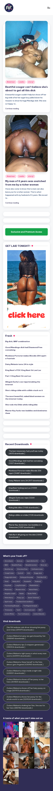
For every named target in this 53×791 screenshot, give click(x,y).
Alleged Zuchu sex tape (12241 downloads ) (22, 499)
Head (6, 581)
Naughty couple (10, 593)
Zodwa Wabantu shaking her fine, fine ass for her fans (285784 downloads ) (26, 706)
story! (31, 82)
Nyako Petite (32, 593)
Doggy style (38, 573)
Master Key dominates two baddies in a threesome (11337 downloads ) (25, 526)
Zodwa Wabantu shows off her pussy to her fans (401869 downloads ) (25, 680)
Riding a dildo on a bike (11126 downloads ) (26, 516)
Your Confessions (23, 614)
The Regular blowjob (30, 606)
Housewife (27, 581)
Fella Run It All (41, 577)
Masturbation (33, 585)
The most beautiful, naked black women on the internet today (25, 397)
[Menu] (48, 7)
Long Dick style (20, 585)
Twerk (18, 610)
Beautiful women (31, 565)
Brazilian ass (9, 569)
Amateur (11, 82)
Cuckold (20, 573)
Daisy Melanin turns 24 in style (19, 364)
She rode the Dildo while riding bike (21, 405)
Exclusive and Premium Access (26, 231)
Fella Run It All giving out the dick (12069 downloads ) (25, 535)
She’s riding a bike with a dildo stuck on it (24, 390)
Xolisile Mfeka (9, 614)
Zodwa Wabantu (38, 614)
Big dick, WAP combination (17, 341)
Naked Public (33, 589)
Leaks (21, 82)
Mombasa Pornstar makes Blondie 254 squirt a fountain (25, 357)
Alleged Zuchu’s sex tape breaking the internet (22, 383)
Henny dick (16, 581)
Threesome (8, 610)
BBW (6, 565)
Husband (38, 581)
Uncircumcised (29, 610)
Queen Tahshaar (33, 598)
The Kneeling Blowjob (12, 606)
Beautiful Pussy (17, 565)
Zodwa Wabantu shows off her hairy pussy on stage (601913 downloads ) (26, 689)
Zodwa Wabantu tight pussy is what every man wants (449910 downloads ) (26, 654)
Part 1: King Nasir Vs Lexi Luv (18, 376)
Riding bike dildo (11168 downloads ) (24, 507)
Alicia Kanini (9, 561)
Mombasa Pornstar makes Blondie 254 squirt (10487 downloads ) (25, 471)
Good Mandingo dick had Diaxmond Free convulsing (23, 348)
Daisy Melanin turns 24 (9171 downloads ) (26, 480)
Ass (43, 561)
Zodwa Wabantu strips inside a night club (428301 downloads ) (24, 672)
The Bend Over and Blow (24, 602)
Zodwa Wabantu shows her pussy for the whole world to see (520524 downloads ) (24, 698)
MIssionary (8, 589)
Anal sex (20, 561)
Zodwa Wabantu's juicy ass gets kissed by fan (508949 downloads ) (26, 637)
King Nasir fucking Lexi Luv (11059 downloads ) (23, 489)
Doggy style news (10, 577)
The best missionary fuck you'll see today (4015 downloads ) (26, 452)
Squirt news (8, 602)
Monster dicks (20, 589)
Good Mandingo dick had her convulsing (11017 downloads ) (26, 462)
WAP (39, 610)
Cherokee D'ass (22, 569)
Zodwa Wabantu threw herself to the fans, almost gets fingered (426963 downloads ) (25, 663)
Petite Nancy (9, 598)
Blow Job (44, 565)
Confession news (37, 569)
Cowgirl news (9, 573)
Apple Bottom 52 (32, 561)
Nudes (21, 593)
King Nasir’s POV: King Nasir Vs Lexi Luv (23, 370)
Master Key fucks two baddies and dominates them (26, 411)
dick (28, 573)
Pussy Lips (20, 598)
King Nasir (8, 585)
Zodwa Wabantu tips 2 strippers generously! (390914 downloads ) (25, 645)
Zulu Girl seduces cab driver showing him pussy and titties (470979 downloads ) (26, 628)
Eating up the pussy (26, 577)
